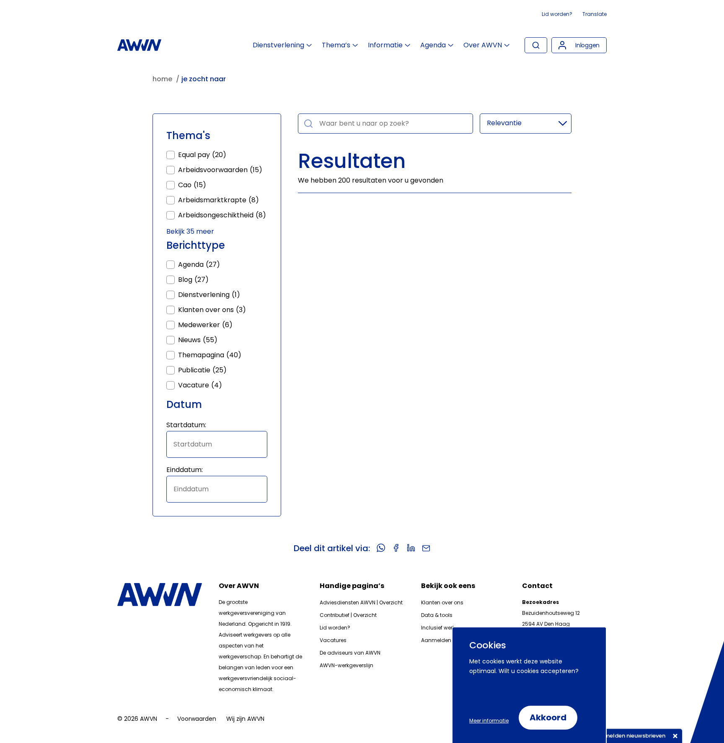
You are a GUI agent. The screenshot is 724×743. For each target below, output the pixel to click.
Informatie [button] (385, 45)
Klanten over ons (442, 602)
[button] (579, 45)
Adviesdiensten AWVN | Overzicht (361, 602)
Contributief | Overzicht (348, 615)
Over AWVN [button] (482, 45)
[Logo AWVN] (139, 45)
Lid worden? (557, 14)
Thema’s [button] (336, 45)
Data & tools (436, 615)
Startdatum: (186, 425)
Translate (594, 14)
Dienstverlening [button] (278, 45)
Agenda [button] (433, 45)
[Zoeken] (536, 45)
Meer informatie (489, 720)
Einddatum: (184, 470)
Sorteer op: (525, 124)
